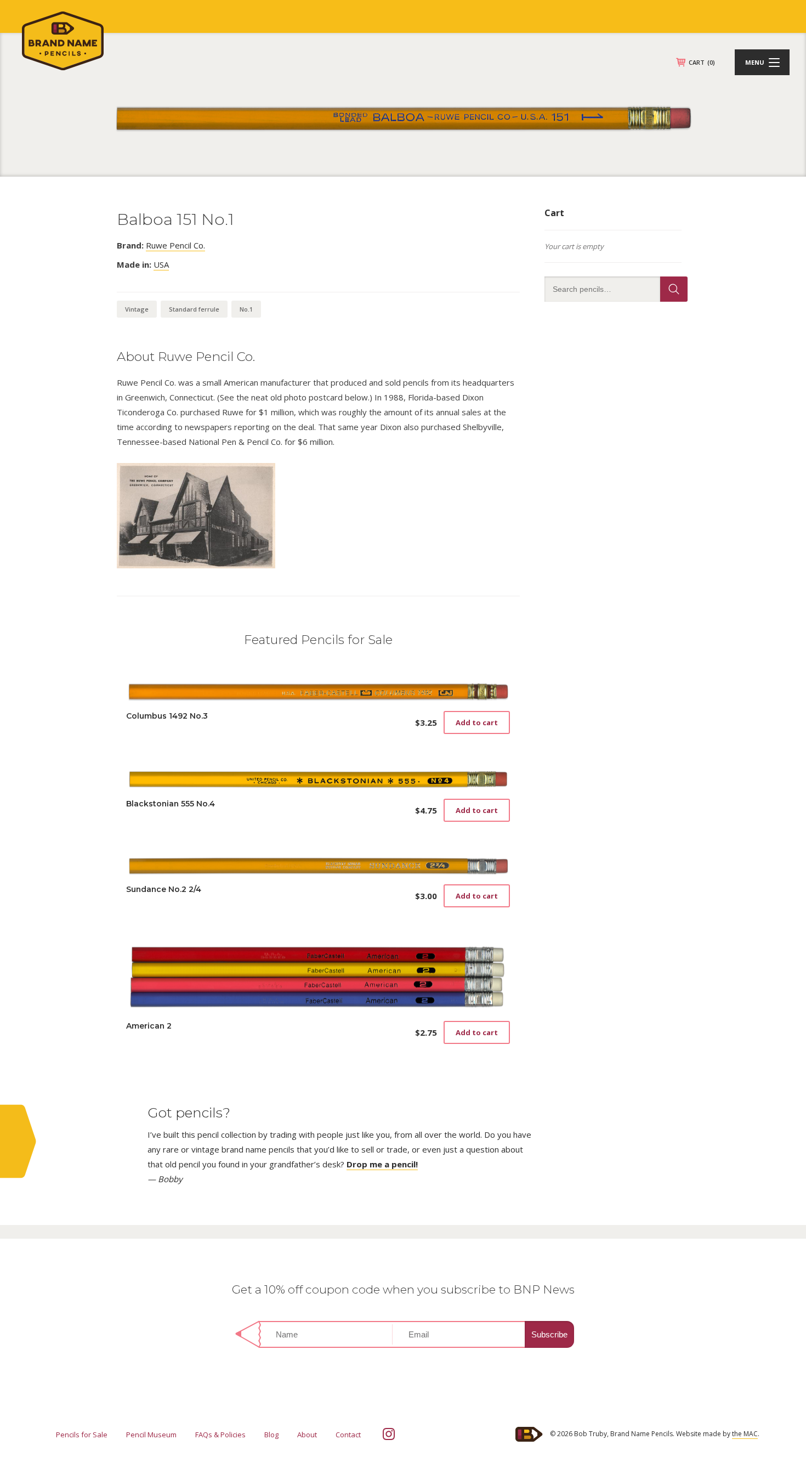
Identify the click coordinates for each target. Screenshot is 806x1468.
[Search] (674, 289)
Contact (348, 1434)
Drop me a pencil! (382, 1164)
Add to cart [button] (477, 722)
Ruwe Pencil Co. (175, 245)
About (307, 1434)
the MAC (745, 1433)
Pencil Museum (151, 1434)
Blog (271, 1434)
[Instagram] (389, 1434)
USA (161, 264)
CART (702, 62)
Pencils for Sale (81, 1434)
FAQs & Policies (220, 1434)
